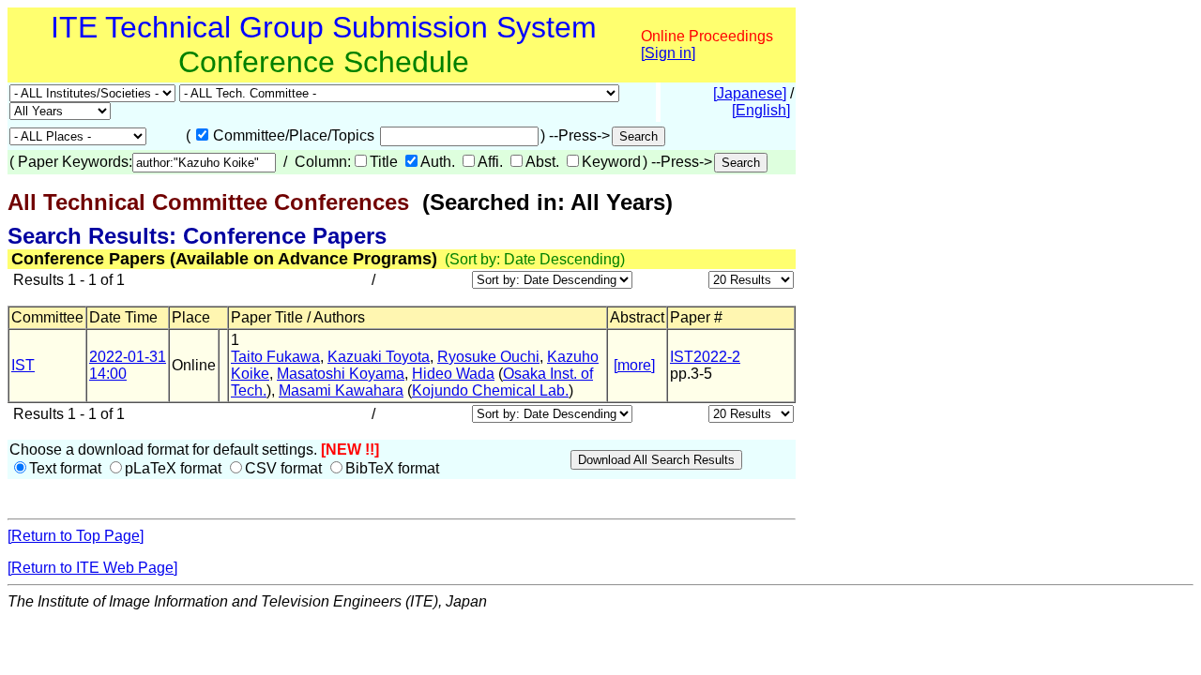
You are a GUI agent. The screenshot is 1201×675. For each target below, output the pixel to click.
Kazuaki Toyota (378, 357)
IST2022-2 (705, 357)
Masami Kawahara (341, 390)
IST (23, 365)
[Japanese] (749, 93)
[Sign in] (668, 53)
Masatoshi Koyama (340, 374)
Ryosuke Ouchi (488, 357)
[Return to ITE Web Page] (92, 568)
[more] (634, 365)
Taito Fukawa (275, 357)
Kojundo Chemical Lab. (490, 390)
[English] (761, 110)
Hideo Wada (453, 374)
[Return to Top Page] (76, 536)
